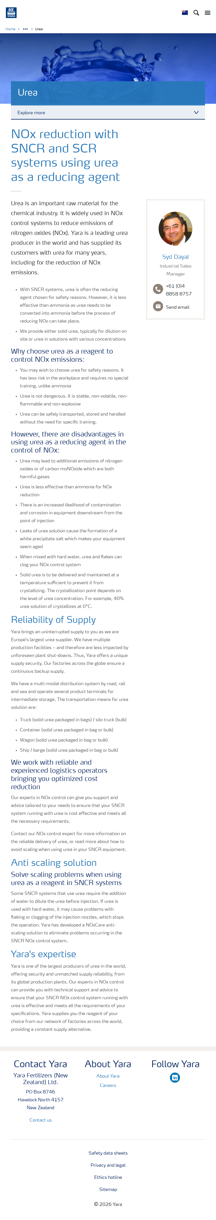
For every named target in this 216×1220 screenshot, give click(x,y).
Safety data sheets (108, 1153)
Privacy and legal (108, 1165)
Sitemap (108, 1190)
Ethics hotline (108, 1177)
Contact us (41, 1120)
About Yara (108, 1076)
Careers (108, 1086)
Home (10, 29)
